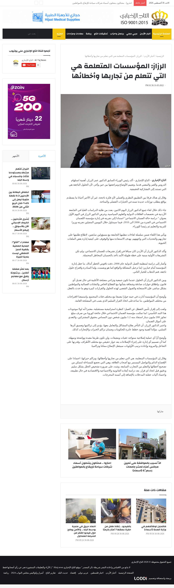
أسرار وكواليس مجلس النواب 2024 (27, 573)
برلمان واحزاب (117, 34)
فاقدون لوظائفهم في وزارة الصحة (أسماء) (153, 528)
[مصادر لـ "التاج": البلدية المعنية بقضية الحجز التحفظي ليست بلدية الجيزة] (40, 246)
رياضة (89, 34)
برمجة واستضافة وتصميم (159, 578)
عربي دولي (131, 34)
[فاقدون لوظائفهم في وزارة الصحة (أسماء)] (151, 511)
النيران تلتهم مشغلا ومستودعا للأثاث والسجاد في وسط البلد (18, 174)
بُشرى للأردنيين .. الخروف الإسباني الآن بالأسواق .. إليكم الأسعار (20, 224)
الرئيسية (160, 56)
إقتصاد (73, 573)
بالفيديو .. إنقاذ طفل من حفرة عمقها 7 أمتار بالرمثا (109, 3)
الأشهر (15, 156)
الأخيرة (42, 156)
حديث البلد (63, 573)
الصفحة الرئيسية (161, 34)
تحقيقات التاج (101, 34)
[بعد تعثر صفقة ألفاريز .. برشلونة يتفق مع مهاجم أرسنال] (40, 273)
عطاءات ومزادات (75, 34)
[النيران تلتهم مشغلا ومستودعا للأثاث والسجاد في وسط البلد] (40, 173)
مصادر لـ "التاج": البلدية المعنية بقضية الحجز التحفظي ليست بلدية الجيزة (20, 249)
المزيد (60, 34)
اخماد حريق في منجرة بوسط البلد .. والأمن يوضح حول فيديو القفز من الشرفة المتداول (81, 531)
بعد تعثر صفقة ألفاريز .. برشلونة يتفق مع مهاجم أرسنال (20, 274)
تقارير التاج (51, 573)
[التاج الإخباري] (145, 17)
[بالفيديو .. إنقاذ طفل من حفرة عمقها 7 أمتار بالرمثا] (116, 511)
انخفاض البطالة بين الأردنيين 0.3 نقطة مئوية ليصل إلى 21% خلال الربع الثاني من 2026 (19, 199)
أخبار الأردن (145, 34)
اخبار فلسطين (97, 573)
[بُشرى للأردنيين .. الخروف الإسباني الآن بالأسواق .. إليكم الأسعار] (40, 223)
